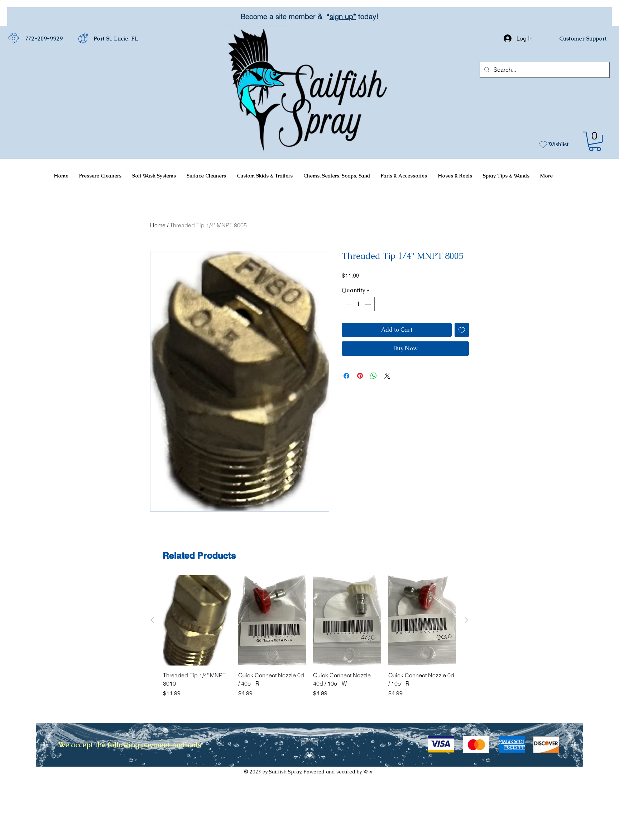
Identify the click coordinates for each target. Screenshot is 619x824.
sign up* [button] (309, 16)
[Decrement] (348, 304)
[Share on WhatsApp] (373, 375)
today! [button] (333, 16)
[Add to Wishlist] (462, 330)
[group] (309, 636)
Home (157, 225)
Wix (368, 771)
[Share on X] (387, 375)
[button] (594, 141)
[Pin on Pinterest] (360, 375)
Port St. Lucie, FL (115, 38)
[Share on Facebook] (346, 375)
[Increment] (369, 304)
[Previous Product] (152, 620)
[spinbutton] (358, 304)
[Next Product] (466, 620)
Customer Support (583, 38)
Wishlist (558, 144)
